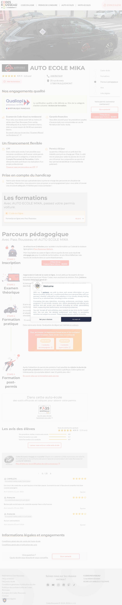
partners (46, 292)
